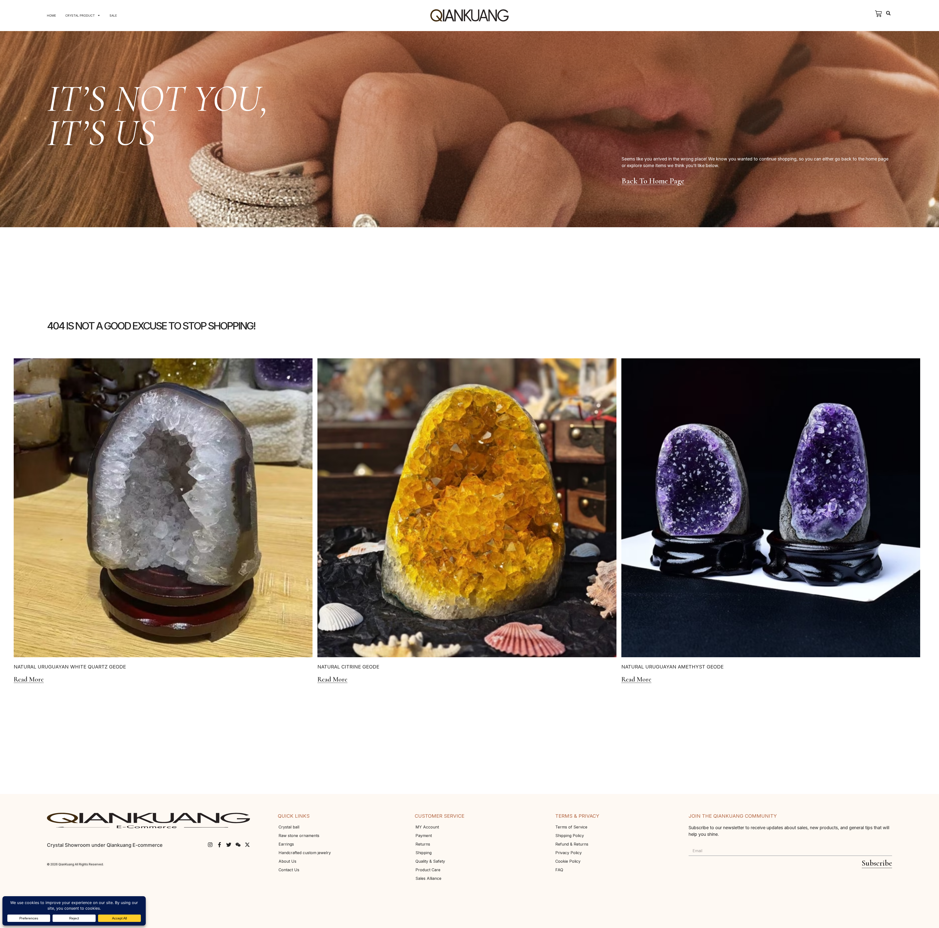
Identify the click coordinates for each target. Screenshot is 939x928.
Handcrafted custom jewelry (305, 852)
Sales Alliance (428, 878)
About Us (287, 861)
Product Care (427, 869)
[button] (888, 13)
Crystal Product (80, 15)
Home (51, 15)
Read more (29, 679)
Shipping (423, 852)
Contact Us (289, 869)
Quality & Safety (430, 861)
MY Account (427, 827)
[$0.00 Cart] (878, 13)
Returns (422, 844)
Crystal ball (289, 827)
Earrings (286, 844)
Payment (423, 835)
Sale (113, 15)
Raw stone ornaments (299, 835)
